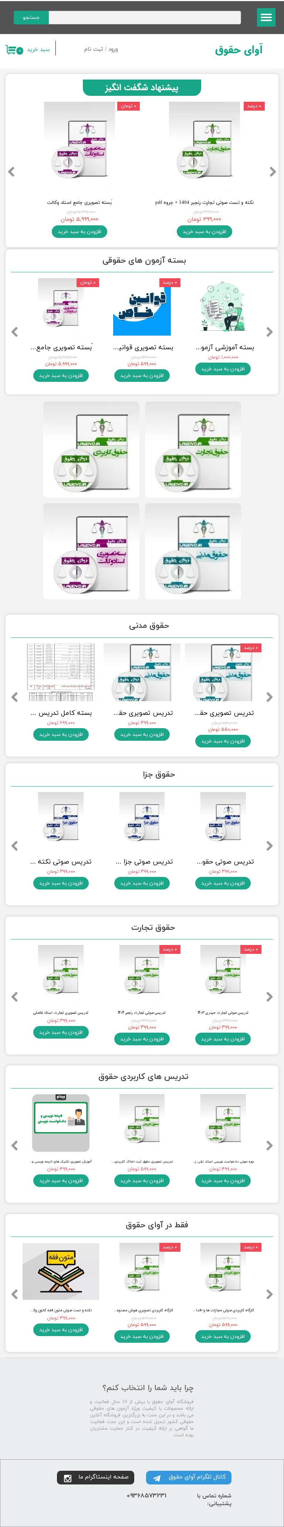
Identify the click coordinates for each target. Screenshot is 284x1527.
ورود (113, 49)
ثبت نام (93, 49)
